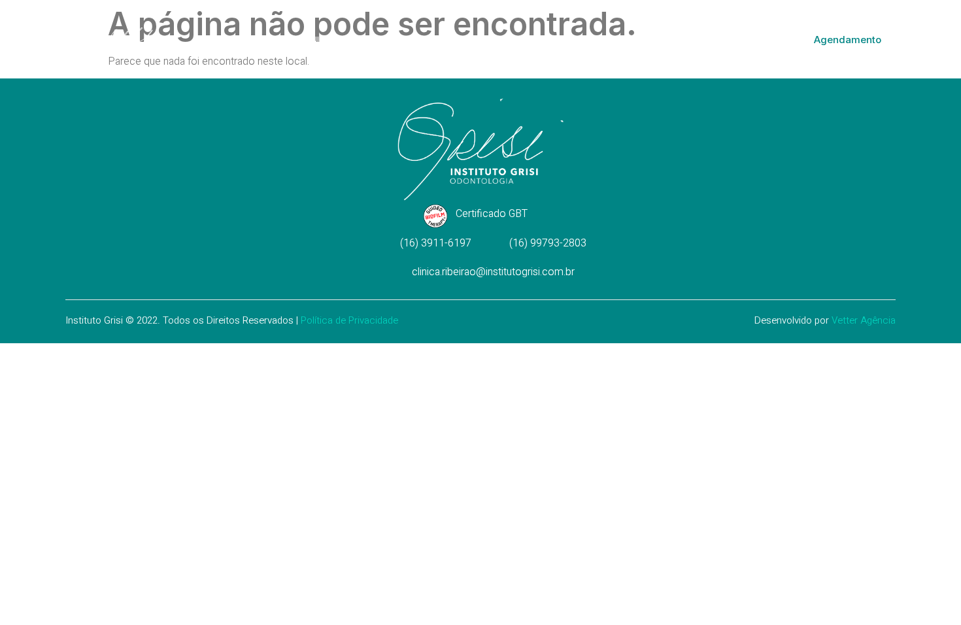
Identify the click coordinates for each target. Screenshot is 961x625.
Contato (682, 39)
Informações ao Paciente (582, 39)
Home (273, 39)
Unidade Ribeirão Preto (358, 39)
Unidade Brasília (467, 39)
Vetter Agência (864, 320)
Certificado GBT (492, 214)
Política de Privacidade (349, 320)
